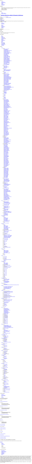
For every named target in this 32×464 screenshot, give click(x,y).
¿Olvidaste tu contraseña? (8, 17)
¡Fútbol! (2, 443)
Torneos (2, 27)
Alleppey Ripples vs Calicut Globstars (3, 438)
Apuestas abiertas (2, 20)
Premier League (3, 37)
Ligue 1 (2, 41)
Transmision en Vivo (4, 2)
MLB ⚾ (2, 36)
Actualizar (1, 21)
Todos (1, 398)
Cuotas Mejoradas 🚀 (4, 38)
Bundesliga (3, 39)
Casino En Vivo (3, 4)
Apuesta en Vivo (3, 444)
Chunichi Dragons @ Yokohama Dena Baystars (3, 401)
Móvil (2, 454)
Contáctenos (3, 453)
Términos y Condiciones (4, 13)
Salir (5, 21)
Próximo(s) (3, 397)
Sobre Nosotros (3, 450)
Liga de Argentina (3, 40)
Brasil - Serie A (3, 42)
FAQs (2, 12)
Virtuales (2, 3)
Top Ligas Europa (3, 43)
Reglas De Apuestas (3, 395)
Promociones (3, 45)
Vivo (2, 396)
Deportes (2, 1)
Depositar (4, 21)
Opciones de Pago (3, 26)
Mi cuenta (1, 19)
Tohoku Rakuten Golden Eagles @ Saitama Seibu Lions (4, 414)
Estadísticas (3, 394)
